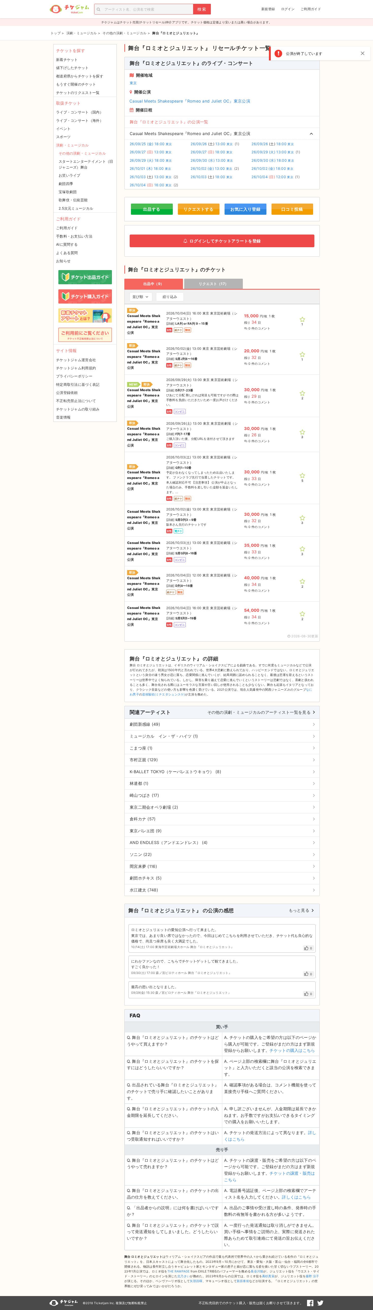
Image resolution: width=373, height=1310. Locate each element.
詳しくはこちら (296, 1197)
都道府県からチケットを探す (79, 76)
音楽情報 (63, 417)
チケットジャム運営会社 (76, 360)
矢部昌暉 (196, 1281)
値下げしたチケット (72, 67)
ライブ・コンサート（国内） (79, 112)
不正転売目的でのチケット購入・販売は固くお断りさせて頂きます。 (251, 1303)
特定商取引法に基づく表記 (78, 384)
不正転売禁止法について (76, 401)
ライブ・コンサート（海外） (79, 120)
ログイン (288, 9)
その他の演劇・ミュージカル (82, 153)
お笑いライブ (69, 175)
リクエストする (198, 209)
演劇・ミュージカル (72, 145)
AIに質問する (67, 244)
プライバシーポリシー (74, 376)
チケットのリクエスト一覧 (78, 92)
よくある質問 (67, 253)
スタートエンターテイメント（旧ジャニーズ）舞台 (86, 164)
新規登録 (268, 9)
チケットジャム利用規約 (76, 368)
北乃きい (183, 1276)
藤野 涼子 (312, 1276)
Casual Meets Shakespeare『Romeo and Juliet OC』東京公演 (189, 101)
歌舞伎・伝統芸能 (73, 200)
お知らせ (63, 261)
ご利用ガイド (311, 9)
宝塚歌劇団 (68, 192)
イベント (63, 128)
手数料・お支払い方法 (74, 236)
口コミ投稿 (292, 209)
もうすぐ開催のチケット (76, 84)
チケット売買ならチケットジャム (69, 9)
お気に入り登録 (245, 209)
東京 (133, 83)
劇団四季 (66, 183)
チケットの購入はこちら (292, 1050)
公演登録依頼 (67, 392)
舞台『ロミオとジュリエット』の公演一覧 (169, 121)
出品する (151, 209)
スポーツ (63, 137)
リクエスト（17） (214, 283)
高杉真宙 (268, 1276)
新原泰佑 (243, 1281)
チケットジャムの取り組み (78, 409)
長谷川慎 (257, 1271)
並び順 (137, 296)
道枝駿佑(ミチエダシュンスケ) (163, 694)
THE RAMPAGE (178, 1271)
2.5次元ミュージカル (76, 208)
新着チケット (67, 59)
